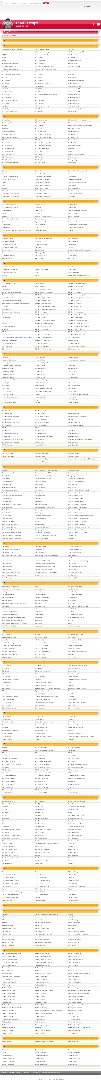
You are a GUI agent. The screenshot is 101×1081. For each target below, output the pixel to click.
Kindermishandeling (40, 481)
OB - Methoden (6, 688)
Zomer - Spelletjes (40, 1052)
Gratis (4, 320)
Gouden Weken (6, 317)
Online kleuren (72, 671)
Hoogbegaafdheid (40, 397)
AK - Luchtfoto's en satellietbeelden (45, 69)
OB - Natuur (5, 694)
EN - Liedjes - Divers (41, 253)
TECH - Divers (39, 875)
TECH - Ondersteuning (42, 886)
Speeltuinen (71, 821)
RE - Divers (5, 767)
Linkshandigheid (72, 555)
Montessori (38, 623)
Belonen (4, 125)
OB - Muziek (5, 691)
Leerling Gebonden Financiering (11, 555)
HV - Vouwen (72, 397)
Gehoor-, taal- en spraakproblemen (12, 292)
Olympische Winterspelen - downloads (46, 696)
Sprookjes (71, 843)
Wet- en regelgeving (41, 1025)
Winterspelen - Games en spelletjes (78, 993)
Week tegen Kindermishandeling (11, 953)
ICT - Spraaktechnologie (42, 422)
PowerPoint (71, 722)
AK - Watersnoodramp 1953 (76, 52)
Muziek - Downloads (74, 626)
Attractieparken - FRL (74, 89)
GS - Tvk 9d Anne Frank (75, 329)
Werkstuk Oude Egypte (42, 982)
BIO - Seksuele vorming (42, 148)
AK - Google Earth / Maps (9, 111)
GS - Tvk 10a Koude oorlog (43, 300)
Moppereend (38, 626)
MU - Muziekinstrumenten (75, 614)
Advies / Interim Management (10, 63)
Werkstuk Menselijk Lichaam (43, 962)
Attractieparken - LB (74, 94)
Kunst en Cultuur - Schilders (76, 524)
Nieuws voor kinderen (74, 648)
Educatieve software (8, 241)
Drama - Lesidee (73, 213)
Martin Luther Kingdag (8, 597)
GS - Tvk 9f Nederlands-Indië (76, 335)
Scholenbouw (6, 812)
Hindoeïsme (38, 371)
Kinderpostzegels (40, 487)
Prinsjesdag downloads (75, 733)
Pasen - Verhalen (40, 725)
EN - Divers (38, 247)
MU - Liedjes (71, 603)
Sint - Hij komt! (39, 804)
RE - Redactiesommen (41, 778)
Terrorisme (71, 877)
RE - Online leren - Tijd (41, 770)
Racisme (4, 747)
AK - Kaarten (38, 57)
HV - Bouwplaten (73, 368)
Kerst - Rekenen (7, 507)
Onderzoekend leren (74, 668)
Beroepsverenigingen (8, 131)
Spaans (70, 812)
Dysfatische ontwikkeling (75, 227)
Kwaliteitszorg (72, 535)
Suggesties (14, 3)
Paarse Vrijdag (6, 716)
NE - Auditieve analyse (41, 637)
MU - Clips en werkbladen (75, 586)
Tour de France (72, 897)
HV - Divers (71, 374)
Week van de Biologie (8, 956)
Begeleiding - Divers (8, 123)
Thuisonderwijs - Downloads (76, 886)
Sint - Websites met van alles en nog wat (47, 843)
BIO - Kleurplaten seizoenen (10, 162)
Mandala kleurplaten (8, 594)
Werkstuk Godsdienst (8, 1030)
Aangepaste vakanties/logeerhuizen (12, 49)
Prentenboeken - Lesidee (75, 727)
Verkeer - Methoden (41, 917)
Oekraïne (38, 679)
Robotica (70, 790)
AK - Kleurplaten (39, 63)
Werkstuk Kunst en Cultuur (43, 959)
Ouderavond (71, 705)
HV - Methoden (72, 391)
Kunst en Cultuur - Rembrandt (77, 521)
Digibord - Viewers (40, 219)
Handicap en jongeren (8, 374)
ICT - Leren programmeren (10, 433)
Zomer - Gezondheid (8, 1061)
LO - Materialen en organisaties (77, 566)
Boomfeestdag (72, 143)
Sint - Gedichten (39, 801)
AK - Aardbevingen (7, 72)
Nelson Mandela (72, 643)
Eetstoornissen (6, 253)
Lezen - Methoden (40, 578)
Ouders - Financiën (73, 708)
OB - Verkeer (39, 674)
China (3, 185)
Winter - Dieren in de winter (43, 1030)
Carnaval (4, 171)
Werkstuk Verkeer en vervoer (44, 1013)
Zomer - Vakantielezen (41, 1064)
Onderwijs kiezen (40, 705)
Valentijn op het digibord (9, 928)
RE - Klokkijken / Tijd (41, 747)
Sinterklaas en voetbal (41, 861)
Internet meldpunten (74, 422)
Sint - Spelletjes (39, 832)
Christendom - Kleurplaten (42, 185)
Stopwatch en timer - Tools (76, 858)
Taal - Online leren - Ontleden (10, 880)
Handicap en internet (8, 371)
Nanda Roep (5, 640)
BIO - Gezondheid (7, 151)
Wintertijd (70, 1013)
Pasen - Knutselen (7, 739)
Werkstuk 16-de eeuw (8, 988)
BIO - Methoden (39, 125)
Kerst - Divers (6, 478)
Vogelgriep (71, 928)
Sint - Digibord (6, 861)
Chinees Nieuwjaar (7, 191)
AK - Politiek (38, 89)
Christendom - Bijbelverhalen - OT (12, 196)
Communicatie (72, 185)
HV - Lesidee (72, 383)
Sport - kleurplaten (73, 838)
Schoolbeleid (5, 826)
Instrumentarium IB (73, 413)
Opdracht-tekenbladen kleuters (77, 688)
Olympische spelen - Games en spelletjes (47, 688)
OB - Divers (5, 671)
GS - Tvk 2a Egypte (41, 312)
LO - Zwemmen (72, 575)
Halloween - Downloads (9, 360)
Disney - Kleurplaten (41, 230)
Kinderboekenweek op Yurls (43, 478)
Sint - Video (38, 841)
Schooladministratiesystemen (10, 824)
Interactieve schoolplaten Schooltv (78, 416)
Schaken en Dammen (8, 804)
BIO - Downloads (7, 145)
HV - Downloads (73, 377)
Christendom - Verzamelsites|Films (78, 171)
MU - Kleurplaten (73, 597)
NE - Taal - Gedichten (41, 645)
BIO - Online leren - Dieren (43, 134)
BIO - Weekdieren (40, 162)
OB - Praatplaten (7, 702)
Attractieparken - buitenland (76, 80)
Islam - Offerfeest (73, 442)
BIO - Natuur (38, 128)
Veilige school (6, 931)
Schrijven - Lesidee (7, 843)
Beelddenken (6, 120)
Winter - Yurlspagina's (74, 982)
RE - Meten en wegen (41, 753)
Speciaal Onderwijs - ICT (75, 818)
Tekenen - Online (40, 900)
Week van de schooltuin (9, 965)
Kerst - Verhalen (6, 513)
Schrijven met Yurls (7, 852)
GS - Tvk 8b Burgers (74, 309)
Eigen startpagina (35, 3)
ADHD (4, 55)
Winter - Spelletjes (73, 979)
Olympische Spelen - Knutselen (44, 694)
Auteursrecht (72, 111)
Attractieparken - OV (74, 103)
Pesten (37, 739)
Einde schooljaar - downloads (43, 238)
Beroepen (5, 128)
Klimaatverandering (40, 518)
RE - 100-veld (6, 753)
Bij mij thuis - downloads (9, 134)
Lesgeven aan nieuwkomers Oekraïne (46, 555)
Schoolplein (5, 832)
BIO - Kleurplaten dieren (9, 160)
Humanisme (71, 365)
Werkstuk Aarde (6, 1002)
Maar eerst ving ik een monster (11, 589)
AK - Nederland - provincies (43, 83)
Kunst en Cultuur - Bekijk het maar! (78, 490)
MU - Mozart (71, 612)
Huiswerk (38, 402)
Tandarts (37, 872)
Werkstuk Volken (40, 1016)
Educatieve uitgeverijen (9, 244)
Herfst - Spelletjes (40, 360)
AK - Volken (38, 109)
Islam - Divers (72, 431)
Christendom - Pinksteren (42, 196)
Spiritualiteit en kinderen (75, 829)
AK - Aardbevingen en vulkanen (11, 74)
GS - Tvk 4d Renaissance (42, 340)
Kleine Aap (38, 513)
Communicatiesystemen (75, 188)
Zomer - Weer (72, 1050)
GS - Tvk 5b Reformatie (42, 346)
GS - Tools (38, 295)
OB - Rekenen (6, 705)
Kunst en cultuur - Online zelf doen (78, 518)
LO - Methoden (72, 569)
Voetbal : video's (72, 925)
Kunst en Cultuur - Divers (75, 501)
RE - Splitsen (72, 753)
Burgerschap (72, 162)
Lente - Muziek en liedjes (9, 575)
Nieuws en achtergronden (75, 645)
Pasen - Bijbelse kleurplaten (10, 730)
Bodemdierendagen (73, 131)
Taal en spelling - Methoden (10, 897)
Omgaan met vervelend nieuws (44, 702)
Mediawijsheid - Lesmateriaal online (12, 620)
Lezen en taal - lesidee (74, 549)
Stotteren (70, 863)
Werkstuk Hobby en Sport (42, 953)
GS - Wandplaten (73, 340)
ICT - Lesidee (6, 436)
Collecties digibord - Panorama (77, 182)
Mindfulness (38, 612)
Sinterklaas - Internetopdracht (44, 858)
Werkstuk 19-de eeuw (8, 996)
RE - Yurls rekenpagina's (75, 767)
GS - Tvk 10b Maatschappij (43, 303)
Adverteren (23, 3)
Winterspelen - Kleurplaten (76, 996)
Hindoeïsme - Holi (40, 377)
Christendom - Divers (41, 171)
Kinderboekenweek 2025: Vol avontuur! (46, 473)
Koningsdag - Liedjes (74, 470)
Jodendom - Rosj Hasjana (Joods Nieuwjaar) (81, 459)
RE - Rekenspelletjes (41, 792)
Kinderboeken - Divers (8, 521)
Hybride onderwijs (73, 402)
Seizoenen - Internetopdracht (10, 855)
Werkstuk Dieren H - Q (9, 1013)
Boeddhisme (71, 134)
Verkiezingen (38, 931)
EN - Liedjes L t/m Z (41, 255)
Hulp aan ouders (73, 357)
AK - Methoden (39, 72)
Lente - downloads (7, 561)
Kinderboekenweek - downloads (11, 538)
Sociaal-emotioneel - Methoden (77, 801)
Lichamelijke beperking (74, 552)
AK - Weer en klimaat (74, 55)
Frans (36, 272)
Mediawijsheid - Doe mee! (9, 612)
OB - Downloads (7, 674)
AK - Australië (6, 83)
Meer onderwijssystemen (42, 592)
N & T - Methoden (7, 634)
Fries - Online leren (73, 272)
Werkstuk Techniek (40, 1005)
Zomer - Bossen (7, 1055)
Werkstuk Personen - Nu (42, 988)
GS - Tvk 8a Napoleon (74, 306)
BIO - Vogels (38, 160)
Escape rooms (72, 255)
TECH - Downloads (40, 877)
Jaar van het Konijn (7, 453)
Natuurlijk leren (6, 657)
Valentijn (4, 922)
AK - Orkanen (39, 86)
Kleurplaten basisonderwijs (43, 515)
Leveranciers (39, 575)
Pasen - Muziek (39, 719)
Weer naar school (7, 973)
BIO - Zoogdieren (73, 123)
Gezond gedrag (6, 309)
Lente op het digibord (41, 546)
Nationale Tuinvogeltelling (9, 651)
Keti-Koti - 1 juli (6, 515)
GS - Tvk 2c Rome (40, 317)
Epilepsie (70, 253)
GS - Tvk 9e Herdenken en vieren (78, 332)
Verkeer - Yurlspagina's (42, 928)
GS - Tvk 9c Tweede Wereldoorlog (78, 326)
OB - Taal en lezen (40, 665)
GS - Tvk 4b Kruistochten (42, 335)
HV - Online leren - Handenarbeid (78, 394)
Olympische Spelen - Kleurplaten (44, 691)
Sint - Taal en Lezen (41, 838)
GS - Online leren (40, 286)
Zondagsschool (72, 1064)
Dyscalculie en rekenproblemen (77, 224)
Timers (70, 889)
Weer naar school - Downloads (11, 976)
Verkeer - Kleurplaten (8, 945)
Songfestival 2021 (73, 809)
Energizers (71, 247)
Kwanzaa (70, 538)
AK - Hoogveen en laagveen (43, 52)
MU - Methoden (72, 609)
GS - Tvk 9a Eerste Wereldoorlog (78, 320)
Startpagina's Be (73, 849)
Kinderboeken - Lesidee (9, 527)
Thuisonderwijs (72, 883)
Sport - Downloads (73, 832)
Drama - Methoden (73, 216)
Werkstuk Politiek (40, 999)
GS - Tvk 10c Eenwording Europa (45, 306)
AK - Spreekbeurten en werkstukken (46, 94)
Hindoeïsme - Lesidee (41, 383)
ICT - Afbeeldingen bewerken (10, 411)
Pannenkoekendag (7, 722)
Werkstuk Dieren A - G (8, 1010)
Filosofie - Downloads (41, 267)
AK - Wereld (71, 57)
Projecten (71, 739)
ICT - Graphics (6, 425)
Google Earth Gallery (10, 35)
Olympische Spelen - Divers (43, 682)
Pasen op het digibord (41, 730)
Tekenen (37, 897)
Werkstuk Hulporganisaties (43, 956)
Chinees (4, 188)
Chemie (4, 182)
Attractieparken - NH (74, 100)
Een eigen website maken (9, 247)
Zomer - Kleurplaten (8, 1064)
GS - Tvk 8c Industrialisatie (76, 312)
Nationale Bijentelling (8, 643)
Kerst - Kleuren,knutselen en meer (12, 495)
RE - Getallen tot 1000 (8, 781)
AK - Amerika (6, 80)
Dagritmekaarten (7, 210)
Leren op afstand (40, 552)
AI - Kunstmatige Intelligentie (10, 69)
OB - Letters (5, 685)
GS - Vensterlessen (74, 337)
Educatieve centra (7, 238)
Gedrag (4, 286)
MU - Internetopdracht (74, 592)
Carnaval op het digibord (9, 179)
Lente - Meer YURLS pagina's (11, 572)
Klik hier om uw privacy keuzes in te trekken (51, 1079)
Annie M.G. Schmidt (74, 66)
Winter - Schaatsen (73, 976)
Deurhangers (6, 227)
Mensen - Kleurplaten (41, 600)
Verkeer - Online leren (41, 920)
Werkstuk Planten (40, 996)
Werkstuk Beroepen (8, 1005)
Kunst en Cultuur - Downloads (77, 504)
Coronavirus (71, 196)
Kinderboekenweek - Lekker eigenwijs (46, 470)
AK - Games (5, 106)
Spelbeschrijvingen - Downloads (77, 824)
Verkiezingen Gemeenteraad (43, 934)
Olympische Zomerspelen (42, 699)
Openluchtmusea (73, 691)
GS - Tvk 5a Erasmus (41, 343)
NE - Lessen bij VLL (41, 643)
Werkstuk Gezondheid (8, 1027)
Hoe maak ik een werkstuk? (43, 391)
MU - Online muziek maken (76, 617)
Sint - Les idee (39, 812)
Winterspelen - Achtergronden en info (79, 990)
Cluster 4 (70, 174)
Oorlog (70, 682)
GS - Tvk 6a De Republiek (76, 286)
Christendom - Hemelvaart (43, 176)
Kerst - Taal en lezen (8, 510)
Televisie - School (73, 875)
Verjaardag (5, 937)
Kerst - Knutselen (7, 498)
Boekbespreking (73, 137)
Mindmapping (39, 614)
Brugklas (70, 151)
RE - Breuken (6, 756)
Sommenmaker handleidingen (76, 806)
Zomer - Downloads (8, 1058)
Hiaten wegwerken (40, 368)
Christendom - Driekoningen (43, 174)
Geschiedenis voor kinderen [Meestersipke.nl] (15, 303)
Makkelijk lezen (6, 592)
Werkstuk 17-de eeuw (8, 990)
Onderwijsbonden (40, 708)
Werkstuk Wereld (40, 1019)
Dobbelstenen (72, 207)
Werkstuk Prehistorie (41, 1002)
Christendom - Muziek (41, 188)
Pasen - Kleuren (6, 736)
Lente (3, 558)
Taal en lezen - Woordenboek (10, 894)
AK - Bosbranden (7, 92)
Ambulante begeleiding (74, 60)
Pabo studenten (6, 719)
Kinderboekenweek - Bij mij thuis (11, 535)
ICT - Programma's (40, 411)
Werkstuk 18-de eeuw (8, 993)
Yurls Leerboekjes (73, 1041)
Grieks (4, 323)
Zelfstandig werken (7, 1050)
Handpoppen (5, 383)
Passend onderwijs (40, 733)
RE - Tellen (71, 761)
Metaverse (38, 603)
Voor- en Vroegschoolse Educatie (78, 934)
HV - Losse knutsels (74, 385)
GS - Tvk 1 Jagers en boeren (43, 298)
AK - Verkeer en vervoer (42, 106)
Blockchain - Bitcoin (74, 128)
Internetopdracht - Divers (75, 425)
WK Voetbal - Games (74, 1016)
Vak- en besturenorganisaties (10, 917)
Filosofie (4, 275)
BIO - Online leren (40, 131)
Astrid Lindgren (72, 77)
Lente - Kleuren (6, 563)
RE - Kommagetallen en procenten (45, 750)
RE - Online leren (40, 758)
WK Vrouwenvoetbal (74, 1030)
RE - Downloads (7, 770)
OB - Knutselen (6, 682)
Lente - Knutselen (7, 566)
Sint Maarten (38, 846)
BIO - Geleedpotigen (8, 148)
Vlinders (70, 914)
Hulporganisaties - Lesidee (76, 363)
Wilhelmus (38, 1027)
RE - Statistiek (72, 756)
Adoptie (4, 57)
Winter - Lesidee (73, 968)
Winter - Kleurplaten (74, 962)
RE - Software (72, 750)
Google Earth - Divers (8, 315)
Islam (69, 428)
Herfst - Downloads (7, 394)
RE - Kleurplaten (7, 792)
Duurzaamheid (72, 222)
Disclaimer (26, 1072)
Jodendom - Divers (40, 456)
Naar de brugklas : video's (9, 637)
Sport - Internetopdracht (75, 835)
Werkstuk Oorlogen (41, 979)
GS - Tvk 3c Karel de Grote (43, 326)
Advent (4, 60)
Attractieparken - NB (74, 97)
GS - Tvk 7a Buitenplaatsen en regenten (80, 298)
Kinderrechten (39, 490)
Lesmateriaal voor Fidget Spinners (45, 563)
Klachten (37, 498)
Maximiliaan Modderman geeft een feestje (14, 603)
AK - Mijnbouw (39, 74)
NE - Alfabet (38, 634)
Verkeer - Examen (7, 942)
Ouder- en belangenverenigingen (77, 702)
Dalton (4, 213)
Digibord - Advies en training (43, 216)
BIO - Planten (39, 140)
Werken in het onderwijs (9, 982)
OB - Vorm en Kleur (40, 676)
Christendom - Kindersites (42, 182)
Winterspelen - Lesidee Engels (77, 1005)
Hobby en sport (39, 385)
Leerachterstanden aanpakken (11, 549)
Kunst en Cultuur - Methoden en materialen (80, 515)
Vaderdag (5, 914)
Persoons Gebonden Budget (43, 736)
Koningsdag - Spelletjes (75, 476)
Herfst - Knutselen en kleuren (10, 397)
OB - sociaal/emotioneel (9, 708)
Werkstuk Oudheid (40, 985)
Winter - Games (72, 956)
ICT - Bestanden (7, 413)
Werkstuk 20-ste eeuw (8, 999)
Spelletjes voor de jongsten (76, 826)
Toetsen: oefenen (73, 892)
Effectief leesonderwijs (8, 255)
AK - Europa (5, 103)
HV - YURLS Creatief (74, 400)
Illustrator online (39, 442)
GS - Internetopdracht (8, 343)
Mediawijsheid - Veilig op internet (11, 626)
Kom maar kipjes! (40, 524)
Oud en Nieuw (72, 699)
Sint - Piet (38, 821)
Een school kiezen (7, 250)
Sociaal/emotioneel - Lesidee (76, 804)
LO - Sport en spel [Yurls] (75, 572)
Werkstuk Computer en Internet (11, 1008)
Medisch (37, 586)
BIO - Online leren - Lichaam (43, 137)
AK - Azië (4, 86)
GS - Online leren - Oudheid (43, 289)
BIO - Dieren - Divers (8, 140)
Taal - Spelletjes (6, 886)
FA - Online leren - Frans (9, 267)
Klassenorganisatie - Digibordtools (45, 507)
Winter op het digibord (74, 988)
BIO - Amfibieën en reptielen (10, 137)
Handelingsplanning (7, 363)
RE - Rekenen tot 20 (41, 790)
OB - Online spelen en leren (10, 696)
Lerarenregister (39, 549)
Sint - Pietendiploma (41, 824)
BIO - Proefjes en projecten (43, 143)
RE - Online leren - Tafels (42, 767)
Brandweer (71, 148)
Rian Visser (71, 781)
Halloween (5, 357)
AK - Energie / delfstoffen (9, 100)
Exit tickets (71, 258)
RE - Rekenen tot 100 (41, 787)
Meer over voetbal (40, 594)
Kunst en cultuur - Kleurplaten (76, 510)
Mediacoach (5, 606)
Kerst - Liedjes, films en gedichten (12, 504)
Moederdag (38, 620)
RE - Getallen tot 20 (8, 784)
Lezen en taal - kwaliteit (75, 546)
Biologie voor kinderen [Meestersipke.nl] (80, 125)
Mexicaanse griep (40, 606)
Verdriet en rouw (7, 934)
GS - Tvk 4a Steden (41, 332)
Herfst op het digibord (41, 363)
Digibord (37, 213)
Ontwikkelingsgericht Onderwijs (77, 679)
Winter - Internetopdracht (75, 959)
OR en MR (71, 696)
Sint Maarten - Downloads (42, 849)
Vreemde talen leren (74, 942)
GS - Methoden (39, 283)
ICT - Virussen (39, 431)
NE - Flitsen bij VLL (40, 640)
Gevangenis (5, 306)
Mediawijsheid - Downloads (10, 614)
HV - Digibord (72, 371)
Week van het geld (7, 968)
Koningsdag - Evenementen (43, 532)
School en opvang (7, 821)
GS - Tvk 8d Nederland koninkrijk (78, 315)
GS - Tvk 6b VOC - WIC (75, 289)
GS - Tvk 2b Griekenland (42, 315)
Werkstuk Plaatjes (40, 993)
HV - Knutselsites (73, 380)
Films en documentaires (9, 272)
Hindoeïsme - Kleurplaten (42, 380)
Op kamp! (71, 685)
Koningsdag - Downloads (42, 530)
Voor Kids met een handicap (76, 931)
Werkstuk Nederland (41, 976)
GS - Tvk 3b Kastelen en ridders (44, 323)
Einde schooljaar (7, 258)
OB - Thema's (39, 668)
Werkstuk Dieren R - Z (8, 1016)
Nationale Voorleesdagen (9, 654)
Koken (37, 521)
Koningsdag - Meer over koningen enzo (79, 473)
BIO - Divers (5, 143)
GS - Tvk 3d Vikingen (41, 329)
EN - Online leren (73, 241)
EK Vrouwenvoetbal (41, 244)
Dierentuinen (38, 210)
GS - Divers (5, 332)
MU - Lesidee (72, 600)
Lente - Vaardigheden (8, 578)
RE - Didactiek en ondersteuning (11, 764)
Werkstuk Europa (7, 1022)
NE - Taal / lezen (40, 654)
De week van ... (6, 224)
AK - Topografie (39, 100)
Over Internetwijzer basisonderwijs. (51, 1072)
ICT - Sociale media (41, 419)
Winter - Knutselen (73, 965)
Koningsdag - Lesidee (41, 538)
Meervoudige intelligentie (42, 597)
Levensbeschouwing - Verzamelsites (46, 572)
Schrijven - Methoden (8, 846)
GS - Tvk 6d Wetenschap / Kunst (78, 295)
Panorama (5, 725)
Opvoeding (71, 694)
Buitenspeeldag (72, 160)
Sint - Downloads (7, 863)
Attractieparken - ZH (74, 106)
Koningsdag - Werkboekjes (76, 478)
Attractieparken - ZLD (74, 109)
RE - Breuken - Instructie (9, 758)
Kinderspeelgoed (40, 493)
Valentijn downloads (7, 925)
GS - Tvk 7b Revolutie (74, 300)
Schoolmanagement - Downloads (12, 829)
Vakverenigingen (7, 920)
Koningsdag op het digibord (76, 481)
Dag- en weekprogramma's (10, 207)
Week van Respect (7, 971)
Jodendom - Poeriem (74, 456)
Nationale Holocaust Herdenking (11, 645)
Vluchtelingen (72, 917)
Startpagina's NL (73, 852)
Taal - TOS (5, 889)
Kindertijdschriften (40, 495)
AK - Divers (5, 94)
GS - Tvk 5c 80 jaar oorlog (43, 349)
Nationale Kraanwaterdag (9, 648)
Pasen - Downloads (8, 733)
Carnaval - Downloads (8, 174)
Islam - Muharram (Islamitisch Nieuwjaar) (80, 439)
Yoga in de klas (6, 1041)
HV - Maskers (72, 388)
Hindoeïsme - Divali (40, 374)
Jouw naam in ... (73, 462)
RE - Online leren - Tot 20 (42, 773)
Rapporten (5, 750)
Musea (70, 623)
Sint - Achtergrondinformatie (10, 858)
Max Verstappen (7, 600)
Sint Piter (37, 855)
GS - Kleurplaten (7, 346)
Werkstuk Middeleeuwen (42, 965)
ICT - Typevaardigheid (41, 425)
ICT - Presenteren (7, 445)
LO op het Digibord (73, 578)
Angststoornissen (73, 63)
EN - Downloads (40, 250)
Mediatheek (5, 609)
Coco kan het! (72, 176)
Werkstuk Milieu (39, 968)
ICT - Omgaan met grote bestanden (12, 439)
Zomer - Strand (39, 1058)
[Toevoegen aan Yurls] (46, 3)
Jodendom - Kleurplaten (42, 462)
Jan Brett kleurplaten (8, 456)
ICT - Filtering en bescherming (11, 422)
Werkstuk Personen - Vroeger (44, 990)
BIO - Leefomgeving (41, 120)
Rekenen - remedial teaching (76, 778)
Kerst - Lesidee (6, 501)
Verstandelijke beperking (42, 939)
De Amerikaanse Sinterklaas (10, 219)
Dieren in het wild (40, 204)
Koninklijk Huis (72, 487)
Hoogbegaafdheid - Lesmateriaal (44, 400)
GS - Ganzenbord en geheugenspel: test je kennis (17, 337)
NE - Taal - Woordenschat (42, 651)
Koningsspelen (72, 484)
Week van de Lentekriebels (10, 962)
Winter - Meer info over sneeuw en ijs (79, 973)
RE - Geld (5, 773)
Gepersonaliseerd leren (9, 295)
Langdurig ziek (6, 546)
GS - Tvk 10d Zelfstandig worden (45, 309)
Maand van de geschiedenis (10, 586)
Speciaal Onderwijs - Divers (76, 815)
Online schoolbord (73, 674)
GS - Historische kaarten (9, 340)
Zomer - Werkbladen (74, 1052)
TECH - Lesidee (39, 883)
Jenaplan (4, 459)
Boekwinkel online (73, 140)
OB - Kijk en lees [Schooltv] (10, 679)
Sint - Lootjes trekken (41, 818)
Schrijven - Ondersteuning (9, 849)
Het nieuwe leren (40, 365)
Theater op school (73, 880)
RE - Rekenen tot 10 (41, 784)
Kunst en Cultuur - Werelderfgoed (78, 530)
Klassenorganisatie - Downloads (44, 510)
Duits (69, 219)
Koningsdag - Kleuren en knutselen (45, 535)
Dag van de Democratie (9, 204)
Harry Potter (5, 385)
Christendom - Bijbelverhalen (10, 193)
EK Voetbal (38, 241)
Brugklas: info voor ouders (76, 154)
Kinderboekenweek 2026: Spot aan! (45, 476)
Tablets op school (7, 900)
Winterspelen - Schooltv (75, 1010)
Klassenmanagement (41, 504)
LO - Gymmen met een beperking (78, 561)
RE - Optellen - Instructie (42, 775)
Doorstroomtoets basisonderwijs (77, 210)
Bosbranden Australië (74, 145)
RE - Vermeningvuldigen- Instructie (78, 764)
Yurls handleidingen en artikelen (44, 1041)
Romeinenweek (72, 792)
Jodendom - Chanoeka (42, 453)
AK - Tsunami (39, 103)
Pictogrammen (72, 716)
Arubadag (71, 74)
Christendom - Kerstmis (42, 179)
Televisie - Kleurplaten (74, 872)
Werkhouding (6, 985)
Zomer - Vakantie (40, 1061)
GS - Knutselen (6, 349)
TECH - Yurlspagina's (41, 894)
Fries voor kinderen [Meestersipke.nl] (79, 275)
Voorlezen (71, 937)
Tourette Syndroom (73, 900)
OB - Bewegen (6, 665)
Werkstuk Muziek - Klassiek (43, 973)
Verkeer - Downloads (8, 939)
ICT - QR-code (39, 413)
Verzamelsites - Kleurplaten (43, 942)
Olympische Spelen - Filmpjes (44, 685)
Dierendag (38, 207)
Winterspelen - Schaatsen (75, 1008)
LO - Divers (71, 558)
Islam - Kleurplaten (73, 436)
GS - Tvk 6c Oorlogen (74, 292)
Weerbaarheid (6, 979)
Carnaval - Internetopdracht (10, 176)
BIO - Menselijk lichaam (42, 123)
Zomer (4, 1052)
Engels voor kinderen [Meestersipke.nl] (79, 250)
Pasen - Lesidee (40, 716)
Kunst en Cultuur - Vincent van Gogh (79, 527)
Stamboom (71, 846)
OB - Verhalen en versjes (42, 671)
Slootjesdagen (39, 863)
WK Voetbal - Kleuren (74, 1019)
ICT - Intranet (6, 428)
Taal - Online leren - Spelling (10, 883)
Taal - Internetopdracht (8, 875)
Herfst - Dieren (6, 391)
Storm (69, 861)
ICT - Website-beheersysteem (44, 436)
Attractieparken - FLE (74, 86)
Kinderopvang (39, 484)
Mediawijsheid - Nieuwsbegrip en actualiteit (14, 623)
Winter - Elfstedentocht (74, 953)
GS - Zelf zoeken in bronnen (76, 346)
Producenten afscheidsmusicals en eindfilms (81, 736)
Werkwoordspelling (40, 1022)
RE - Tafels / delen (73, 758)
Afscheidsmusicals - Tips (9, 66)
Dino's (37, 227)
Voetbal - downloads (74, 922)
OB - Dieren (5, 668)
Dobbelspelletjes (73, 204)
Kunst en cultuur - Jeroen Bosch (77, 507)
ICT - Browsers (6, 419)
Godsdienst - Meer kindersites (11, 312)
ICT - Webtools (39, 439)
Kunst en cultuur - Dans (75, 495)
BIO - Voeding (39, 157)
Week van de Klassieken (9, 959)
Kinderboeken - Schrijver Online (11, 532)
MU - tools (71, 620)
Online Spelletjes (73, 676)
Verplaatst (38, 937)
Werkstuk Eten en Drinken (10, 1019)
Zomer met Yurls (73, 1055)
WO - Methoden (72, 1033)
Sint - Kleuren (39, 806)
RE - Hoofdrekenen (7, 787)
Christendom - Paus (41, 193)
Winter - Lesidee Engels (75, 971)
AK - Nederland (39, 80)
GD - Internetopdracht (8, 283)
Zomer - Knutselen (40, 1050)
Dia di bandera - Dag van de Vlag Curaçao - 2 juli (16, 230)
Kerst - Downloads (7, 481)
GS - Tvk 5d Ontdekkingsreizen (77, 283)
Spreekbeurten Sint (73, 841)
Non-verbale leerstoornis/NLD (77, 651)
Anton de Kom (72, 69)
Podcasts (71, 719)
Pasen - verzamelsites (41, 727)
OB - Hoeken (6, 676)
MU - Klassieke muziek (75, 594)
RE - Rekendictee (40, 781)
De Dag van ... (6, 222)
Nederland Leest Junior (75, 640)
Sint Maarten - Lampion (42, 852)
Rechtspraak (72, 773)
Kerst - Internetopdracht (9, 487)
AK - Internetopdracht (41, 55)
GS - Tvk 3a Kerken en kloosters (45, 320)
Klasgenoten (38, 501)
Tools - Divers (72, 894)
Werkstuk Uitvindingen (41, 1008)
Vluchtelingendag (73, 920)
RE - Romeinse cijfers (74, 747)
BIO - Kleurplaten (7, 157)
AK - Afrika (5, 77)
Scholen (4, 809)
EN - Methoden (39, 258)
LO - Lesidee (72, 563)
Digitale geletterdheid (41, 224)
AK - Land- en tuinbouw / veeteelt (45, 66)
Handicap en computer (8, 368)
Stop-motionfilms (73, 855)
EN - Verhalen (72, 244)
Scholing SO (5, 818)
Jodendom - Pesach (74, 453)
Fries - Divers (72, 267)
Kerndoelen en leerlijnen (9, 473)
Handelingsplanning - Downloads (11, 365)
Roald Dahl (71, 787)
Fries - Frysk (72, 269)
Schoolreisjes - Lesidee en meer (11, 835)
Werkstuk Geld (6, 1025)
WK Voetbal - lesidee (74, 1025)
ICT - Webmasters (40, 433)
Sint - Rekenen (39, 826)
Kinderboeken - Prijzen (8, 530)
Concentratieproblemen (75, 193)
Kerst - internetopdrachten (9, 490)
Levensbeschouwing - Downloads (45, 566)
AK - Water (71, 49)
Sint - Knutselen (39, 809)
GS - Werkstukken (73, 343)
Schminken (5, 806)
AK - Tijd (37, 97)
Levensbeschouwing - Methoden (44, 569)
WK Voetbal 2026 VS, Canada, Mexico (79, 1027)
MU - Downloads (73, 589)
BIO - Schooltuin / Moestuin (43, 145)
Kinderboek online (7, 518)
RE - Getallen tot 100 (8, 778)
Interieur (70, 419)
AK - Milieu (38, 77)
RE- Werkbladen (73, 770)
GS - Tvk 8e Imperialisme (75, 317)
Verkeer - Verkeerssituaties (43, 922)
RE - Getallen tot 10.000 (9, 775)
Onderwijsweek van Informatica (77, 665)
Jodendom (5, 462)
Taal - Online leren (7, 877)
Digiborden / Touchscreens (43, 222)
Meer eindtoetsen (40, 589)
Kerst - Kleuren (6, 493)
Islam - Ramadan (73, 445)
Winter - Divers (39, 1033)
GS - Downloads (7, 335)
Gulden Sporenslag (73, 349)
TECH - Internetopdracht (42, 880)
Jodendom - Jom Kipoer (42, 459)
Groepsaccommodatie (8, 326)
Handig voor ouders (8, 377)
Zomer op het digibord (74, 1058)
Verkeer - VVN (39, 925)
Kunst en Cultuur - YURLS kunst (77, 532)
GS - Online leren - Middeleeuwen (45, 292)
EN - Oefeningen (73, 238)
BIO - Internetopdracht (8, 154)
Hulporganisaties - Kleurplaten (77, 360)
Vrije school (71, 945)
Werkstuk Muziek (40, 971)
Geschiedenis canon (8, 298)
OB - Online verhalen (8, 699)
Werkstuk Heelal (7, 1033)
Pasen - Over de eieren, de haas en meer (47, 722)
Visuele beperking (40, 945)
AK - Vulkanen (39, 111)
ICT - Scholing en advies (42, 416)
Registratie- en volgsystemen (76, 775)
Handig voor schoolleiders (9, 380)
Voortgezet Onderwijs (74, 939)
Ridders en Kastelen (74, 784)
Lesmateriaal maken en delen (43, 558)
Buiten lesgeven (72, 157)
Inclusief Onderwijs (40, 445)
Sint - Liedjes (38, 815)
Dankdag (4, 216)
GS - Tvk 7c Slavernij (74, 303)
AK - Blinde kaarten (7, 89)
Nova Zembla (72, 654)
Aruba (69, 72)
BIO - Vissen (38, 154)
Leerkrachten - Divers (8, 552)
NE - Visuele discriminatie (75, 634)
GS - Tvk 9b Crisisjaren (75, 323)
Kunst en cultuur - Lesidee (76, 513)
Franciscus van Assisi (41, 269)
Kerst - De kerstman (8, 476)
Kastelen (4, 470)
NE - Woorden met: (73, 637)
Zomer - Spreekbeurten (42, 1055)
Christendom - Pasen (41, 191)
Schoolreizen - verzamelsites (10, 838)
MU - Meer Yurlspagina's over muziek (79, 606)
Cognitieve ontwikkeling (75, 179)
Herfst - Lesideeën (7, 400)
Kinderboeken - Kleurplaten (10, 524)
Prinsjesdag (71, 730)
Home (6, 3)
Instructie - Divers (73, 411)
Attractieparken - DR (74, 83)
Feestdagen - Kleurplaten (9, 269)
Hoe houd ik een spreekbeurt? (44, 388)
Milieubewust (38, 609)
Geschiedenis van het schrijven (11, 300)
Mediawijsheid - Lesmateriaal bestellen (13, 617)
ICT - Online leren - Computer (11, 442)
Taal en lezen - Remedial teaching (12, 892)
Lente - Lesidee (6, 569)
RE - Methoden (39, 756)
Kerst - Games (6, 484)
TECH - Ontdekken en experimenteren (46, 892)
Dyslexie (70, 230)
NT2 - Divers (72, 657)
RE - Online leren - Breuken (43, 761)
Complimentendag (73, 191)
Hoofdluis (37, 394)
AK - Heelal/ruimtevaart (42, 49)
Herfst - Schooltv (40, 357)
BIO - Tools (38, 151)
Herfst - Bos (5, 388)
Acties (4, 52)
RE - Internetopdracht (8, 790)
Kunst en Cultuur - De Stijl (75, 498)
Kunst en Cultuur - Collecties (76, 493)
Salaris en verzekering (8, 801)
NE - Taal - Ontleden (41, 648)
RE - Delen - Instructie (8, 761)
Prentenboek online (73, 725)
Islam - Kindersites (73, 433)
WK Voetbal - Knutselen (75, 1022)
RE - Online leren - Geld (42, 764)
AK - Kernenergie (40, 60)
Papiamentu (5, 727)
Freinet (37, 275)
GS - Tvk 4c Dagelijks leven (43, 337)
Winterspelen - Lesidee (75, 1002)
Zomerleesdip (72, 1061)
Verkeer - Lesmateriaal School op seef (46, 914)
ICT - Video (38, 428)
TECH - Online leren (41, 889)
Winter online (72, 985)
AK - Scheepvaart (40, 92)
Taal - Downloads (7, 872)
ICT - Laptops (6, 431)
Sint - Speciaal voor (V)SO (43, 829)
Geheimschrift (6, 289)
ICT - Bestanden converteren (10, 416)
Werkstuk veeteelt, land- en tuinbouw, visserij (48, 1010)
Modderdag (38, 617)
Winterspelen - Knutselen (75, 999)
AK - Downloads (6, 97)
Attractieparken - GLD (74, 92)
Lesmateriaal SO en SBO (42, 561)
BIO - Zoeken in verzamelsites (77, 120)
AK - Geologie (6, 109)
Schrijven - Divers (7, 841)
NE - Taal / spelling (40, 657)
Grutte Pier (5, 329)
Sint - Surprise (39, 835)
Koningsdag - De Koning (42, 527)
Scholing (4, 815)
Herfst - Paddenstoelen (9, 402)
